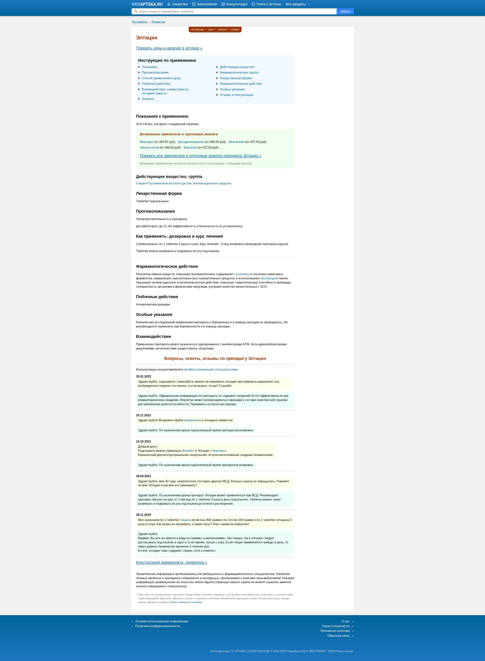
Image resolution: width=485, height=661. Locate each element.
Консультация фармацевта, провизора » (171, 562)
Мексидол (147, 141)
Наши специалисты (336, 626)
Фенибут (188, 450)
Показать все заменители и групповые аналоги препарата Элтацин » (200, 156)
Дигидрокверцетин (191, 141)
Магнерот (219, 450)
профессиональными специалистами (211, 369)
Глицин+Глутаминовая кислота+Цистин (164, 183)
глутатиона (242, 274)
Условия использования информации (161, 621)
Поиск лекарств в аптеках (186, 602)
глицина (185, 520)
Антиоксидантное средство (212, 183)
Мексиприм (237, 141)
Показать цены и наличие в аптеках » (169, 48)
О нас (346, 621)
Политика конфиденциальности (157, 626)
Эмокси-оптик (149, 147)
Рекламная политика (335, 630)
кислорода (267, 278)
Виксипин (190, 147)
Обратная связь (338, 635)
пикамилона (192, 420)
